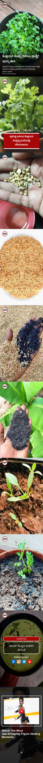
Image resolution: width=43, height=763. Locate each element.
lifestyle (21, 638)
